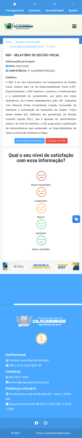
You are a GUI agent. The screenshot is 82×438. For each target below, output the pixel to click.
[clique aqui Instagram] (45, 423)
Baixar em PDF (57, 140)
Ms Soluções (27, 433)
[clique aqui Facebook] (36, 423)
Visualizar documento (30, 140)
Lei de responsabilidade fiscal (26, 46)
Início (9, 41)
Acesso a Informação (28, 41)
